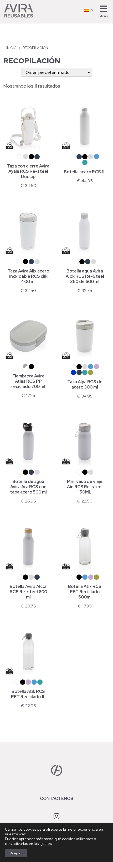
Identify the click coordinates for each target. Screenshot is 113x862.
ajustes (45, 843)
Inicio (11, 48)
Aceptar (16, 853)
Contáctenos (56, 798)
